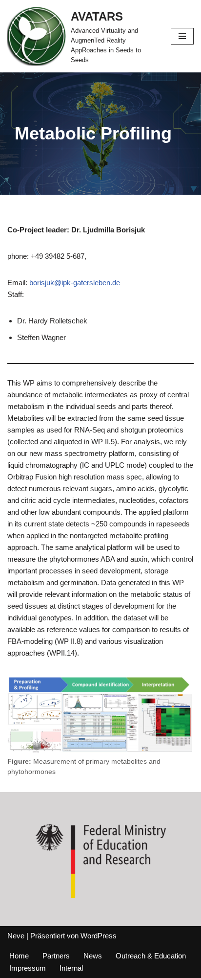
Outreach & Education (151, 956)
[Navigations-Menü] (182, 36)
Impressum (27, 968)
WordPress (98, 936)
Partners (56, 956)
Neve (15, 936)
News (92, 956)
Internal (71, 968)
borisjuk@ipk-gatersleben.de (74, 282)
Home (19, 956)
